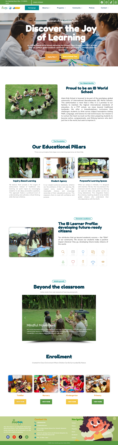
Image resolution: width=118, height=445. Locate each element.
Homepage (32, 8)
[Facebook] (102, 2)
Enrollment (74, 434)
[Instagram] (106, 2)
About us (45, 8)
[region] (59, 319)
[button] (25, 317)
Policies (91, 8)
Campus (74, 423)
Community (76, 8)
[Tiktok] (111, 2)
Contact (104, 8)
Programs (60, 8)
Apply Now (52, 57)
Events (73, 431)
